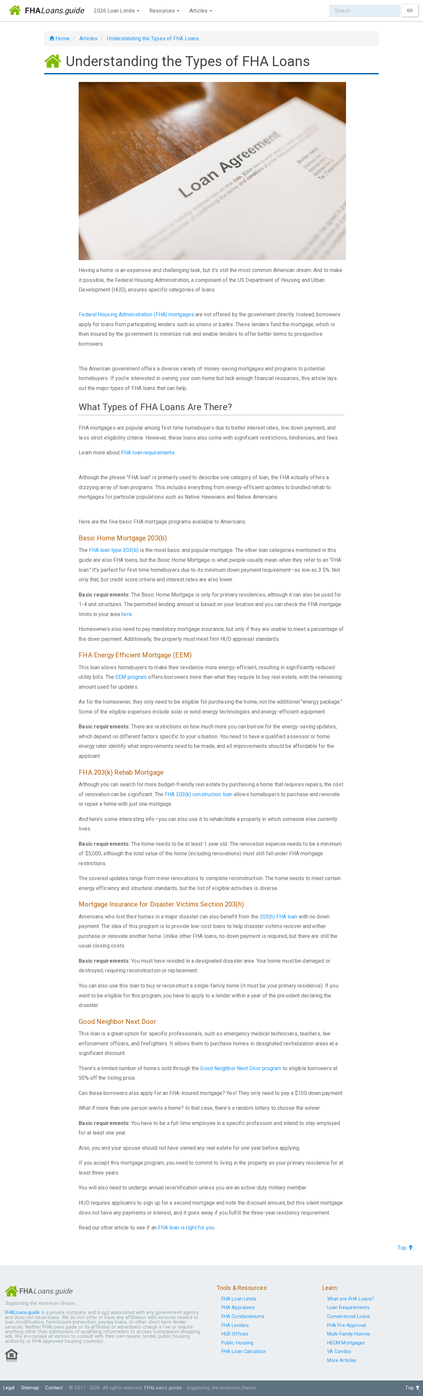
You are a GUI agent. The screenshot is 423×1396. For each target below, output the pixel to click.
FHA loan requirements (147, 452)
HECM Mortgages (346, 1343)
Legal (9, 1388)
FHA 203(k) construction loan (198, 794)
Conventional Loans (348, 1316)
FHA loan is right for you (186, 1227)
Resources (162, 11)
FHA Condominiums (243, 1316)
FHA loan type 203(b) (113, 550)
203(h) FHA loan (279, 916)
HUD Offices (234, 1334)
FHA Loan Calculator (243, 1351)
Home (62, 38)
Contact (54, 1388)
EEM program (131, 677)
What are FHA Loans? (350, 1299)
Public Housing (237, 1343)
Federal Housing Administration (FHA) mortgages (136, 314)
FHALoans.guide (22, 1312)
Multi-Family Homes (348, 1334)
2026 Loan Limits (115, 11)
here (126, 614)
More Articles (341, 1360)
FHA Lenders (235, 1325)
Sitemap (30, 1388)
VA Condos (339, 1351)
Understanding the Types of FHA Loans (153, 38)
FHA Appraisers (238, 1307)
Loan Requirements (348, 1307)
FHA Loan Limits (239, 1299)
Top (402, 1248)
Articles (199, 11)
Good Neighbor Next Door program (240, 1068)
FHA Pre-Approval (346, 1325)
